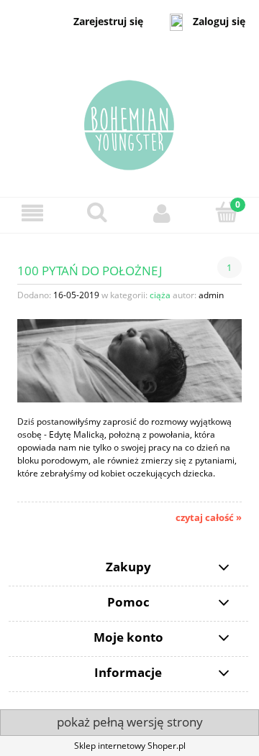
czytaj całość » (209, 517)
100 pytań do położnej (90, 269)
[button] (32, 213)
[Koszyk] (226, 212)
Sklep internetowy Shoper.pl (130, 745)
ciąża (160, 295)
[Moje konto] (162, 213)
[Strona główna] (129, 120)
